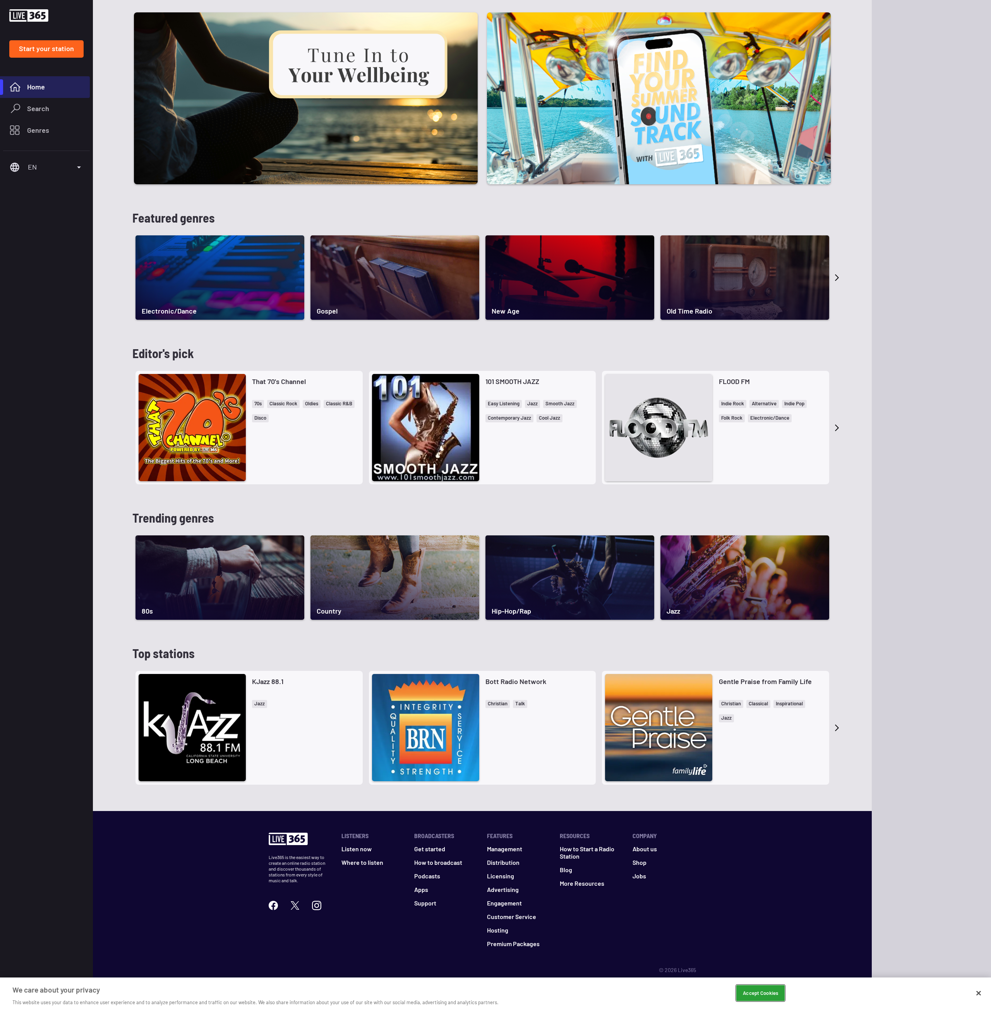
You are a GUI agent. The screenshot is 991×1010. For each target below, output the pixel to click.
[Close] (978, 992)
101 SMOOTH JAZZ (512, 381)
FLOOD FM (734, 381)
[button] (258, 404)
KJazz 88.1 (267, 681)
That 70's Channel (279, 381)
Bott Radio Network (515, 681)
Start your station (46, 48)
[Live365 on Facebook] (273, 904)
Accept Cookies (760, 992)
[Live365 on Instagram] (316, 904)
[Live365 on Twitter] (295, 904)
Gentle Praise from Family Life (765, 681)
